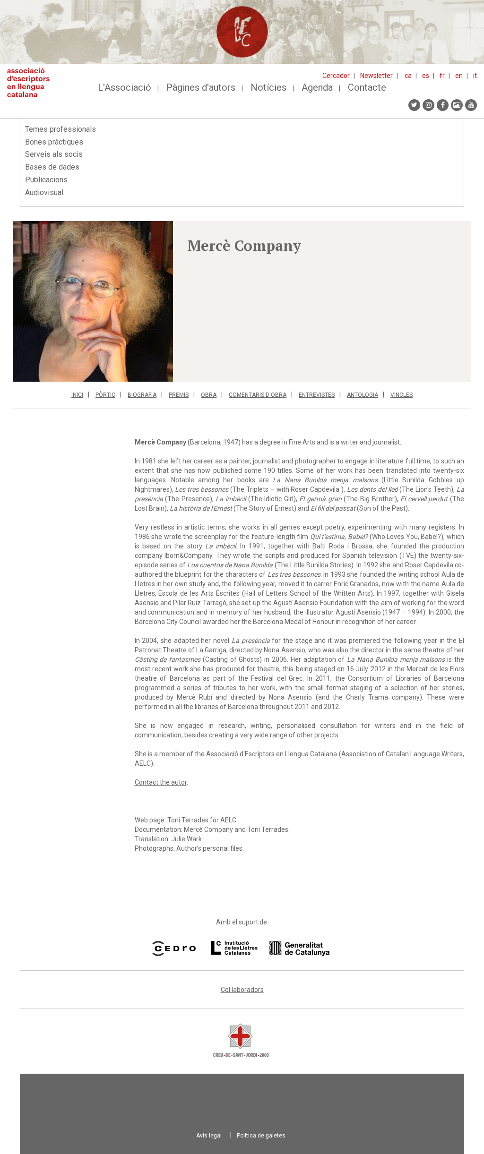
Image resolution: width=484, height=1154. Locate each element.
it (475, 75)
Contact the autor (161, 782)
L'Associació (124, 87)
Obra (208, 395)
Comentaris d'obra (257, 395)
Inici (77, 395)
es (425, 75)
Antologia (362, 395)
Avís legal (209, 1135)
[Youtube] (471, 105)
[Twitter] (414, 105)
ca (408, 75)
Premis (179, 395)
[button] (93, 301)
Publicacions (46, 179)
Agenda (317, 87)
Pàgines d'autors (200, 87)
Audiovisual (44, 192)
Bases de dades (52, 166)
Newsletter (376, 75)
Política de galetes (261, 1135)
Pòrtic (105, 395)
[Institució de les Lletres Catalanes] (270, 948)
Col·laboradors (242, 989)
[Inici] (32, 82)
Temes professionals (60, 129)
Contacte (367, 87)
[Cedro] (173, 948)
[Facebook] (443, 105)
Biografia (142, 395)
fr (442, 75)
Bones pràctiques (54, 141)
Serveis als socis (54, 154)
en (459, 75)
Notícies (268, 87)
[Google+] (457, 105)
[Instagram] (428, 105)
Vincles (401, 395)
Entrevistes (317, 395)
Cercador (336, 75)
